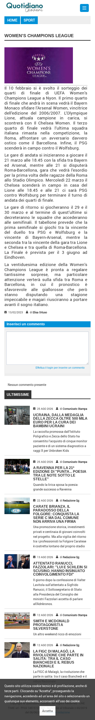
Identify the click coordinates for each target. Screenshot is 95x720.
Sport (29, 20)
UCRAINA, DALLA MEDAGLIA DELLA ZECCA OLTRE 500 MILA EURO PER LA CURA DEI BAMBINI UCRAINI (60, 420)
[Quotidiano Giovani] (25, 7)
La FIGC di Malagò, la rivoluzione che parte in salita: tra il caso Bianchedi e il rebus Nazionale (58, 658)
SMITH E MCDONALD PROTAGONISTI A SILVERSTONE (51, 624)
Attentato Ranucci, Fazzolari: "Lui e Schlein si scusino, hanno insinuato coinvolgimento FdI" (60, 568)
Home (12, 20)
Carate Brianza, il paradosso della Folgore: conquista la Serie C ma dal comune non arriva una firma (56, 514)
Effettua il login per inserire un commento (60, 367)
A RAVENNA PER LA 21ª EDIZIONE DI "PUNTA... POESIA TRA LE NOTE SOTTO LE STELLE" (59, 473)
